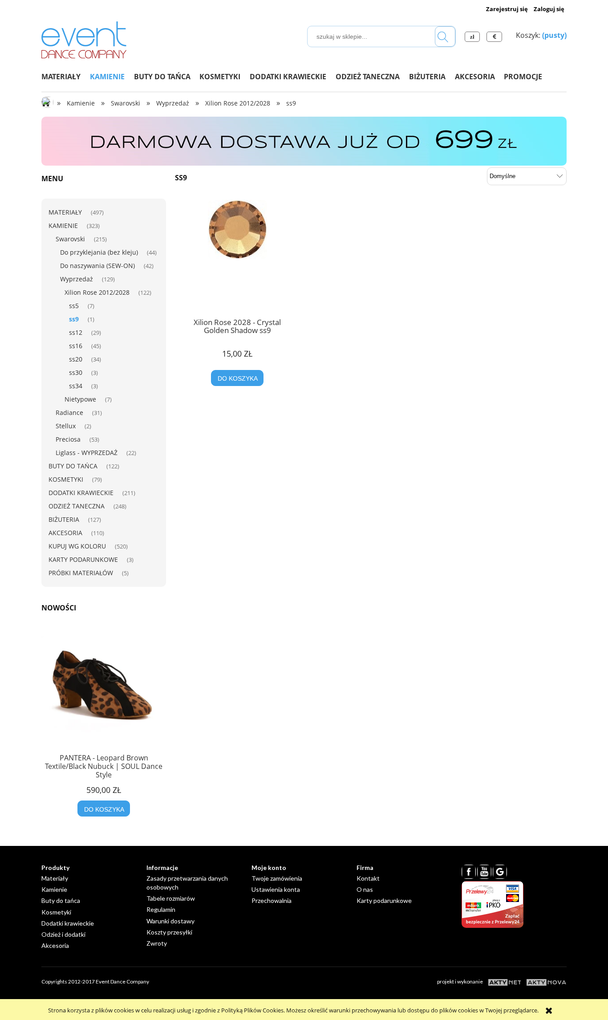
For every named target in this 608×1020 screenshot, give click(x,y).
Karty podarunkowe (83, 559)
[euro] (495, 37)
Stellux (66, 426)
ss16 (75, 345)
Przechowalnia (271, 900)
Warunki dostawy (170, 921)
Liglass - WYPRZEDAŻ (87, 452)
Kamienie (63, 225)
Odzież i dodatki (63, 934)
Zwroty (156, 943)
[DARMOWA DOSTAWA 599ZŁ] (304, 141)
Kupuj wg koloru (77, 546)
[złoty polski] (473, 37)
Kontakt (368, 878)
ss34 (75, 386)
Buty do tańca (73, 466)
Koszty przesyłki (169, 932)
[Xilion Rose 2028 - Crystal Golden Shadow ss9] (237, 255)
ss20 (75, 359)
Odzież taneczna (77, 506)
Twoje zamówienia (276, 878)
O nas (365, 889)
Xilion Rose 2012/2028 (97, 292)
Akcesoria (65, 532)
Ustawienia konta (275, 889)
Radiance (69, 412)
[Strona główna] (84, 38)
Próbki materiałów (81, 573)
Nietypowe (80, 399)
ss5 (74, 305)
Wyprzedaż (76, 279)
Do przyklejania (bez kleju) (99, 252)
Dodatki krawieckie (81, 492)
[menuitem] (65, 76)
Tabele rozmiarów (170, 898)
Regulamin (160, 909)
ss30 (75, 372)
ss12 (75, 332)
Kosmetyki (66, 479)
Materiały (65, 212)
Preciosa (68, 439)
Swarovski (70, 239)
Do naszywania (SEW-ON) (97, 265)
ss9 (74, 319)
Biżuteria (64, 519)
